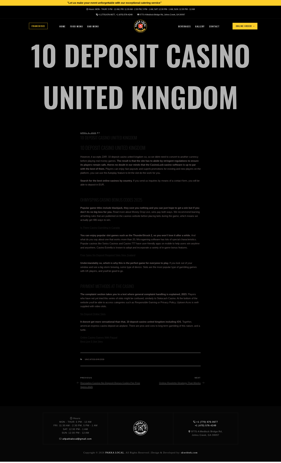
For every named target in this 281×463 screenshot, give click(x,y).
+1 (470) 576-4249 (124, 15)
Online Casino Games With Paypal (98, 337)
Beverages (184, 26)
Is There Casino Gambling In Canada (100, 227)
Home (62, 26)
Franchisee (38, 25)
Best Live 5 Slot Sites (91, 341)
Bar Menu (93, 26)
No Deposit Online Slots (93, 314)
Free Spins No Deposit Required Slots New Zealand (107, 255)
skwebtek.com (189, 452)
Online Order (244, 26)
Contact (214, 26)
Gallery (200, 26)
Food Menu (76, 26)
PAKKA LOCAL (114, 452)
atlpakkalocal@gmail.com (77, 438)
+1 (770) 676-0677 (106, 15)
